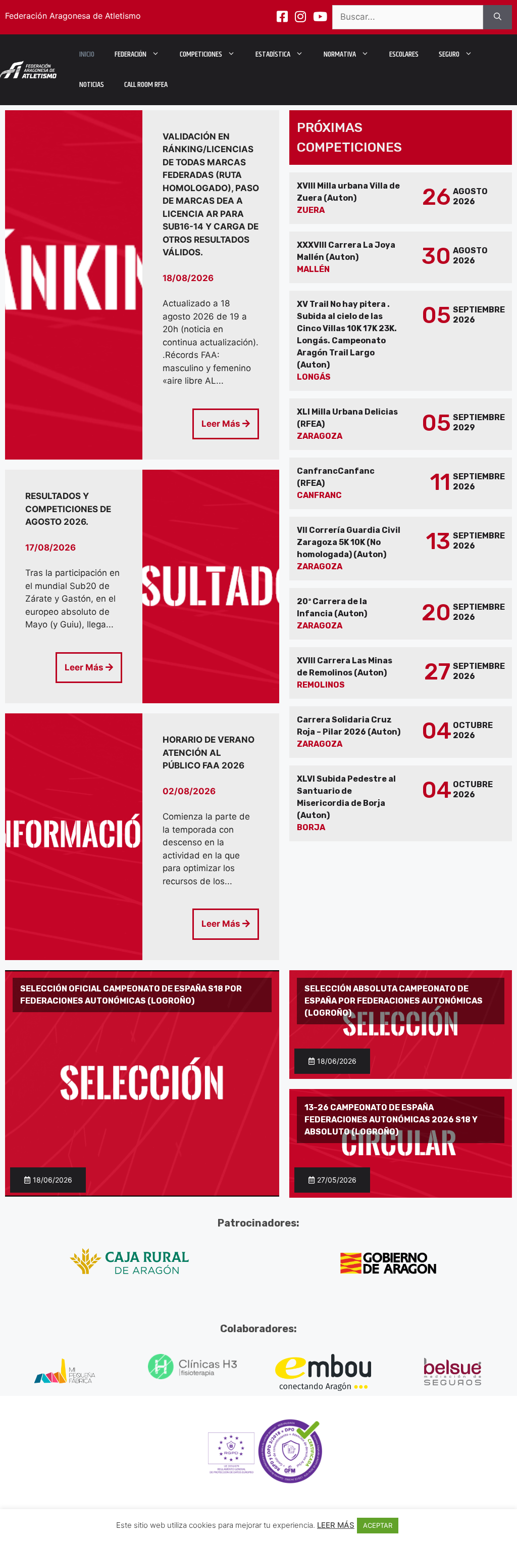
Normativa (340, 54)
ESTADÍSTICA (272, 54)
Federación (130, 54)
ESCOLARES (404, 54)
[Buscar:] (407, 17)
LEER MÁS (335, 1525)
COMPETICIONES (201, 54)
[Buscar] (497, 17)
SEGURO (449, 54)
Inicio (86, 54)
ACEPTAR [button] (377, 1525)
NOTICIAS (91, 84)
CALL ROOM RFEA (146, 84)
